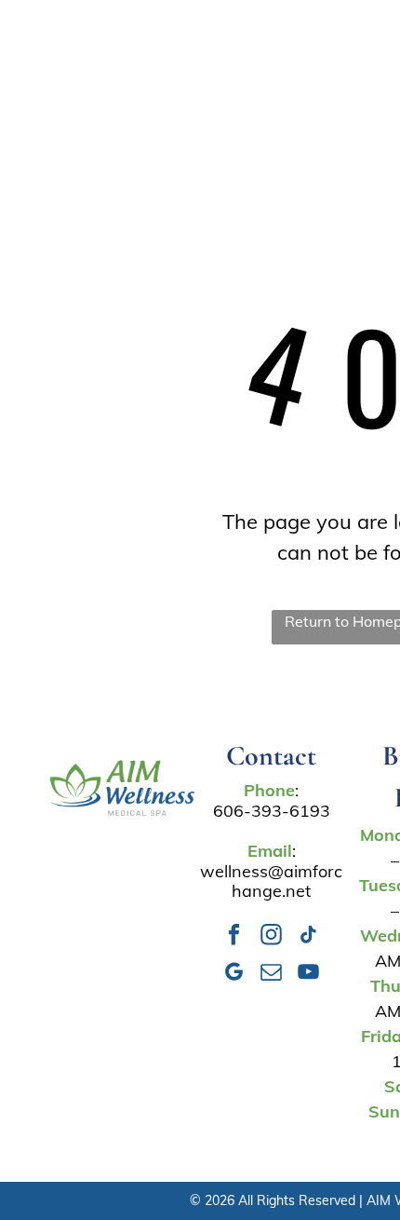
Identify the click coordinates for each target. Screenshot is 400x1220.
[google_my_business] (234, 974)
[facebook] (234, 937)
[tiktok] (308, 937)
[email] (271, 974)
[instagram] (271, 937)
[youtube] (308, 974)
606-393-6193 (271, 810)
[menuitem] (194, 50)
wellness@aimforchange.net (271, 881)
